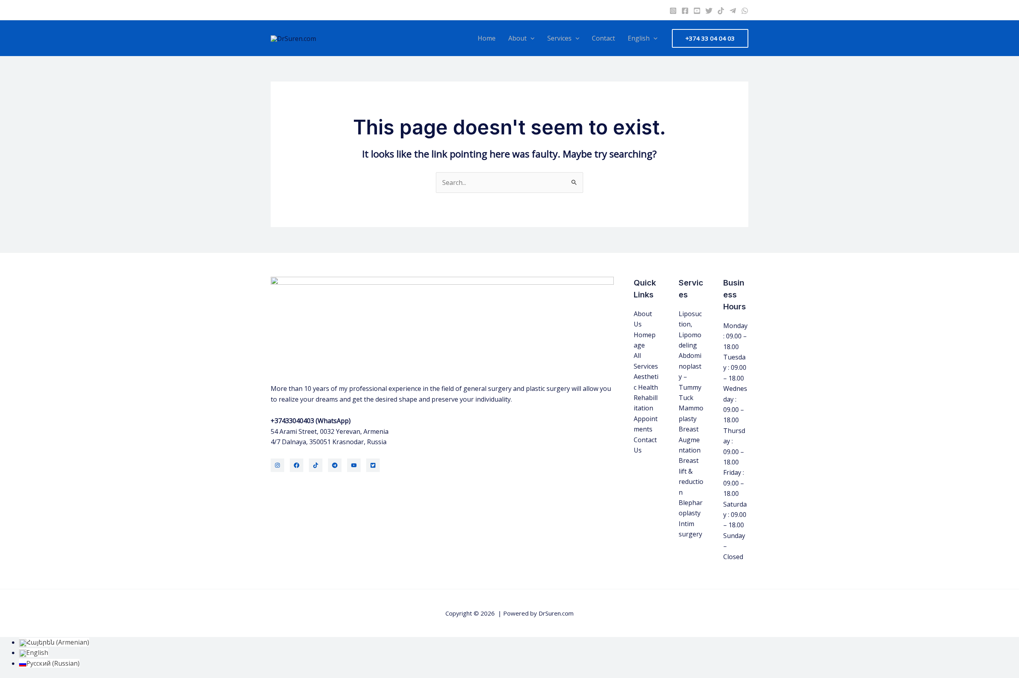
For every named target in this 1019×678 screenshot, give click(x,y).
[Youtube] (697, 10)
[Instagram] (673, 10)
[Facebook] (685, 10)
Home (487, 38)
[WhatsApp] (744, 10)
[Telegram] (732, 10)
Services (559, 38)
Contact (603, 38)
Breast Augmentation (690, 440)
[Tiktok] (720, 10)
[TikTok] (315, 465)
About (517, 38)
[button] (531, 38)
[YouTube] (354, 465)
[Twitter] (709, 10)
